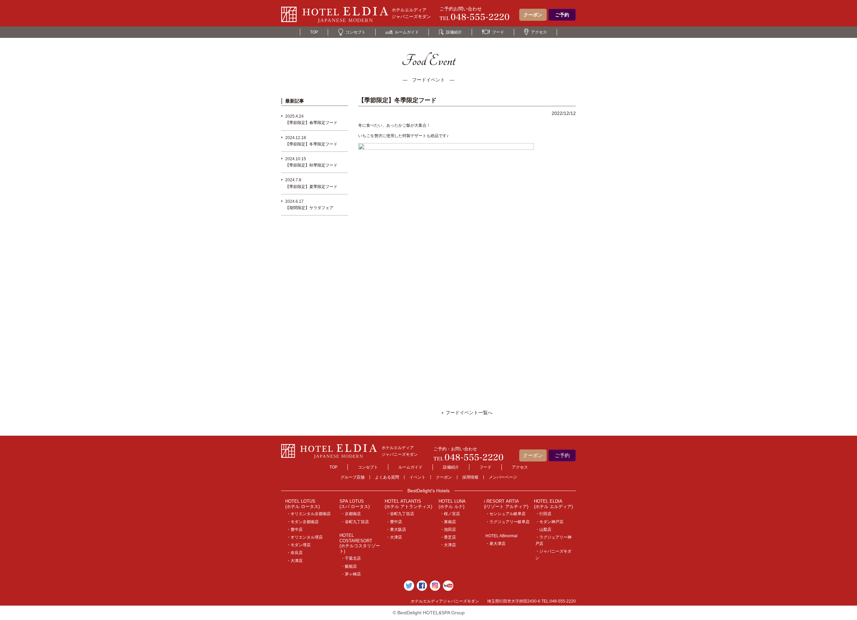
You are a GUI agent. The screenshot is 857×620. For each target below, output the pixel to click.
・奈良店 (295, 552)
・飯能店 (349, 566)
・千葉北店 (351, 558)
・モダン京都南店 (303, 521)
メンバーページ (503, 477)
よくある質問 (387, 477)
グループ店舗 (352, 477)
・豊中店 (295, 529)
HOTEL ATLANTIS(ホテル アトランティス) (408, 504)
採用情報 (470, 477)
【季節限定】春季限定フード (311, 122)
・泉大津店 (495, 543)
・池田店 (448, 529)
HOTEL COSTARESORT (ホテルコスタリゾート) (359, 543)
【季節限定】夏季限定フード (311, 186)
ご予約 (562, 14)
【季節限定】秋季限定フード (311, 165)
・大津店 (295, 560)
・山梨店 (543, 529)
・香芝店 (448, 537)
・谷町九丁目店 (355, 521)
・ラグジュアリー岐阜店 (507, 521)
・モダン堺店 (299, 545)
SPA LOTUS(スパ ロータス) (354, 504)
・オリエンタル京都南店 (309, 513)
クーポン (533, 14)
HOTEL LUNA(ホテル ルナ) (452, 504)
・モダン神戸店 (549, 521)
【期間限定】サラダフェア (309, 207)
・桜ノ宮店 (450, 513)
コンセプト (355, 32)
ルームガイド (407, 32)
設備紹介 (454, 32)
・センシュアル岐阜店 (505, 513)
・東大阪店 (396, 529)
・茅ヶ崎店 (351, 574)
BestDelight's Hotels (428, 490)
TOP (314, 32)
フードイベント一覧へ (469, 412)
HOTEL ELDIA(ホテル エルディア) (553, 504)
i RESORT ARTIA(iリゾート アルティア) (506, 504)
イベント (417, 477)
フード (498, 32)
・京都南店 (351, 513)
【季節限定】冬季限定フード (311, 144)
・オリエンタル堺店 (305, 537)
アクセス (539, 32)
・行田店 (543, 513)
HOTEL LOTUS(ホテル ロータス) (302, 504)
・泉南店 (448, 521)
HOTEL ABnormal (501, 536)
